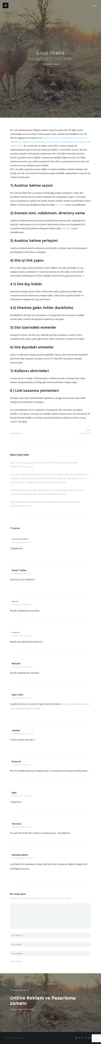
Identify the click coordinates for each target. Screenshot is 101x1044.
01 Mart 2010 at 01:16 (21, 573)
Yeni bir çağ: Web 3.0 (52, 137)
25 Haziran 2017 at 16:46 (22, 858)
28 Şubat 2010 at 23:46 (21, 542)
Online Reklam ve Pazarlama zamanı (43, 1000)
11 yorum (15, 528)
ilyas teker (50, 53)
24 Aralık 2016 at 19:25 (21, 827)
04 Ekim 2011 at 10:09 (21, 796)
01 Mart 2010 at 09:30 (21, 605)
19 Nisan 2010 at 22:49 (21, 667)
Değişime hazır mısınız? (33, 141)
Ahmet (15, 601)
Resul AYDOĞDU (20, 539)
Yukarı (88, 430)
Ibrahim (16, 632)
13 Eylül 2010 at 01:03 (21, 765)
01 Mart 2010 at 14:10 (21, 636)
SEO (89, 433)
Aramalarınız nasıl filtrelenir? (61, 141)
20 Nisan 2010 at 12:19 (21, 698)
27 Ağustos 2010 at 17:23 (22, 734)
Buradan (60, 204)
